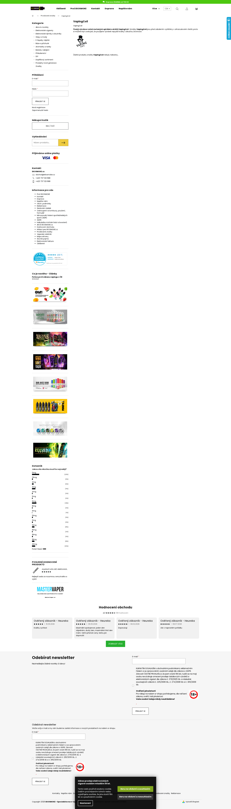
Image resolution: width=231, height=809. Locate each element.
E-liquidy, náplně (42, 40)
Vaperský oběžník (44, 234)
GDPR (39, 220)
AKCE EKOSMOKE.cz (45, 225)
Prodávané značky (44, 232)
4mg (34, 491)
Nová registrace (38, 107)
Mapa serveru (42, 236)
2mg (34, 482)
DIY (37, 56)
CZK (167, 8)
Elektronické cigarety (44, 30)
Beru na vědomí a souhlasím (135, 789)
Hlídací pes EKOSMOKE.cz (47, 229)
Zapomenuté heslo (40, 110)
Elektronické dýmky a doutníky (48, 34)
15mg (34, 530)
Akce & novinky (42, 27)
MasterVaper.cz (50, 597)
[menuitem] (61, 8)
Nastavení (85, 803)
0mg (34, 472)
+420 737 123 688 (43, 178)
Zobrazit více (115, 643)
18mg (34, 539)
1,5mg (34, 477)
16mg (34, 534)
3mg (34, 487)
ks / (50, 126)
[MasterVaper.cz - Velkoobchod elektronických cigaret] (50, 589)
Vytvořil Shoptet (192, 802)
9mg (34, 511)
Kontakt (40, 196)
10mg (34, 515)
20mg (34, 544)
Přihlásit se (40, 101)
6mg (34, 501)
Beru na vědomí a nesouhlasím (135, 796)
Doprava (40, 199)
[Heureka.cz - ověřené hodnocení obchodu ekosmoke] (50, 258)
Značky (39, 66)
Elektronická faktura (45, 241)
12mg (34, 525)
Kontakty (56, 793)
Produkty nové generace (46, 63)
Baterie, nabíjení (42, 50)
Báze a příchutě (42, 43)
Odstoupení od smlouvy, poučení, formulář (51, 211)
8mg (34, 506)
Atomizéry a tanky (43, 46)
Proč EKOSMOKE (43, 194)
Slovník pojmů (43, 239)
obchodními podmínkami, (168, 668)
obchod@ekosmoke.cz (45, 174)
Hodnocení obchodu (45, 227)
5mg (34, 496)
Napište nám (42, 201)
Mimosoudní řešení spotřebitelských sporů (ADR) (52, 216)
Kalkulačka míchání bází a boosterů (52, 222)
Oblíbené (41, 243)
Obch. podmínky (44, 203)
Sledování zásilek (44, 208)
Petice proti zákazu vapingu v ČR (47, 277)
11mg (34, 520)
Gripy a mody (41, 37)
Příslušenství (41, 53)
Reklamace (41, 206)
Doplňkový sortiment (44, 59)
